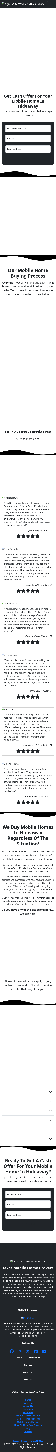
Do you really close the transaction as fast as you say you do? (26, 1082)
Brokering (28, 1403)
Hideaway (39, 1246)
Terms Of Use (36, 1440)
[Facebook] (12, 1351)
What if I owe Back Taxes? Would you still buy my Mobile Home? (25, 1110)
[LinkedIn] (36, 1351)
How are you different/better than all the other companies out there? (25, 1058)
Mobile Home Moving (28, 1422)
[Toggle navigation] (50, 3)
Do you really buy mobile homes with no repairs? (25, 1092)
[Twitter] (28, 1351)
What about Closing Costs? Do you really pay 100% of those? (25, 1101)
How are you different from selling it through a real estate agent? (23, 1129)
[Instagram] (19, 1351)
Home (6, 1246)
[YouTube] (44, 1351)
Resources (28, 1412)
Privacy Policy (20, 1440)
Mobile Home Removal (28, 1418)
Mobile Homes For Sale (28, 1415)
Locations (21, 1246)
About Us (28, 1406)
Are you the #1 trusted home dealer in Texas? (23, 1139)
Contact (28, 1431)
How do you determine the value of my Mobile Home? (24, 1120)
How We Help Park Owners (28, 1425)
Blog (28, 1428)
